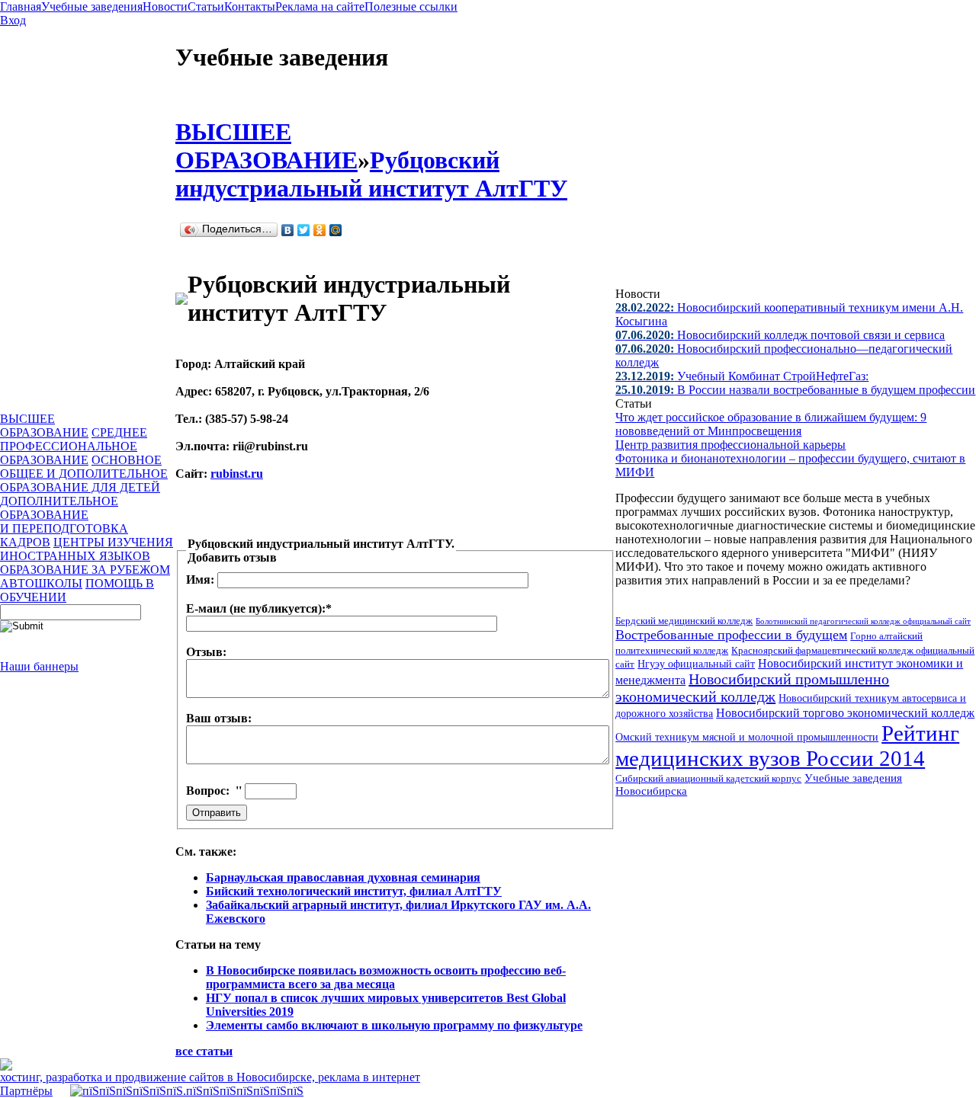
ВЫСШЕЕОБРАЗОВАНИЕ (44, 425)
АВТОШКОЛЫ (41, 583)
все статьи (204, 1051)
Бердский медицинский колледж (684, 620)
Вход (13, 20)
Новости (165, 6)
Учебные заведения (92, 6)
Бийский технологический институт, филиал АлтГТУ (354, 891)
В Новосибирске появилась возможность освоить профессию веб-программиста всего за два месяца (386, 977)
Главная (20, 6)
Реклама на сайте (319, 6)
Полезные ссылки (411, 6)
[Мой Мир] (336, 230)
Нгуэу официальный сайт (696, 664)
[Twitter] (304, 230)
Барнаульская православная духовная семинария (343, 877)
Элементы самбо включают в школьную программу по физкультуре (394, 1025)
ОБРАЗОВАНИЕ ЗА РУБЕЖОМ (85, 569)
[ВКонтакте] (288, 230)
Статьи (206, 6)
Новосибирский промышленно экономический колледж (752, 688)
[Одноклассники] (320, 230)
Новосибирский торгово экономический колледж (845, 713)
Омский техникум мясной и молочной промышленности (746, 737)
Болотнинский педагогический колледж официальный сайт (863, 621)
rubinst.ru (236, 473)
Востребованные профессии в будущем (731, 634)
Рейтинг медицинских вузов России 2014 (787, 745)
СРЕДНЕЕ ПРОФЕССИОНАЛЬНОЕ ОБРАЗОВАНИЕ (73, 446)
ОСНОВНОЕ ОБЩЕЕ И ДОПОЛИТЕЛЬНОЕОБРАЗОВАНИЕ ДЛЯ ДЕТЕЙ (84, 473)
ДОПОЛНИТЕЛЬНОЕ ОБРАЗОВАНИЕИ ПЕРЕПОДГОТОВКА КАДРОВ (64, 522)
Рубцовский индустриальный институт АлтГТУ (371, 174)
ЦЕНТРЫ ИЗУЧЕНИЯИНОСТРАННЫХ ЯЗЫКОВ (86, 549)
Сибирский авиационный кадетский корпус (708, 778)
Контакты (249, 6)
